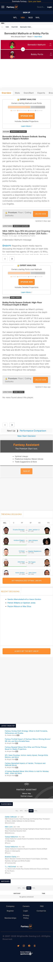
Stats (17, 93)
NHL (38, 17)
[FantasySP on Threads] (34, 946)
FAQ (42, 906)
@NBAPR (6, 245)
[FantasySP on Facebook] (29, 946)
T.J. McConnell (10, 867)
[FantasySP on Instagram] (23, 946)
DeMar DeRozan (11, 817)
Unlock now (40, 214)
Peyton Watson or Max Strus (19, 606)
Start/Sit (14, 27)
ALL (4, 523)
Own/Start (29, 93)
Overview (6, 93)
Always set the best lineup (26, 651)
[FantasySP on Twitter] (18, 946)
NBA (23, 17)
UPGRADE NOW (26, 116)
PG (48, 523)
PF (22, 523)
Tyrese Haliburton (11, 837)
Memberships (10, 918)
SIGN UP (26, 471)
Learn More (25, 126)
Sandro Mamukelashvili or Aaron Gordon (24, 599)
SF (31, 523)
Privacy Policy (26, 916)
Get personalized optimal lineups (27, 581)
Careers (26, 906)
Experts (41, 93)
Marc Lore (8, 827)
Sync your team (34, 1)
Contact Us (41, 911)
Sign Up (26, 12)
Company (10, 906)
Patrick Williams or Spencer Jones (21, 603)
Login (49, 7)
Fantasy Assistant (26, 445)
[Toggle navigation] (3, 7)
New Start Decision (27, 436)
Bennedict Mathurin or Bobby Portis (27, 27)
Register (10, 911)
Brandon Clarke (10, 857)
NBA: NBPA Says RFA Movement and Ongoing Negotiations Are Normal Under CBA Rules (26, 232)
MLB (30, 17)
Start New (38, 37)
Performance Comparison (33, 430)
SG (39, 523)
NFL (15, 17)
